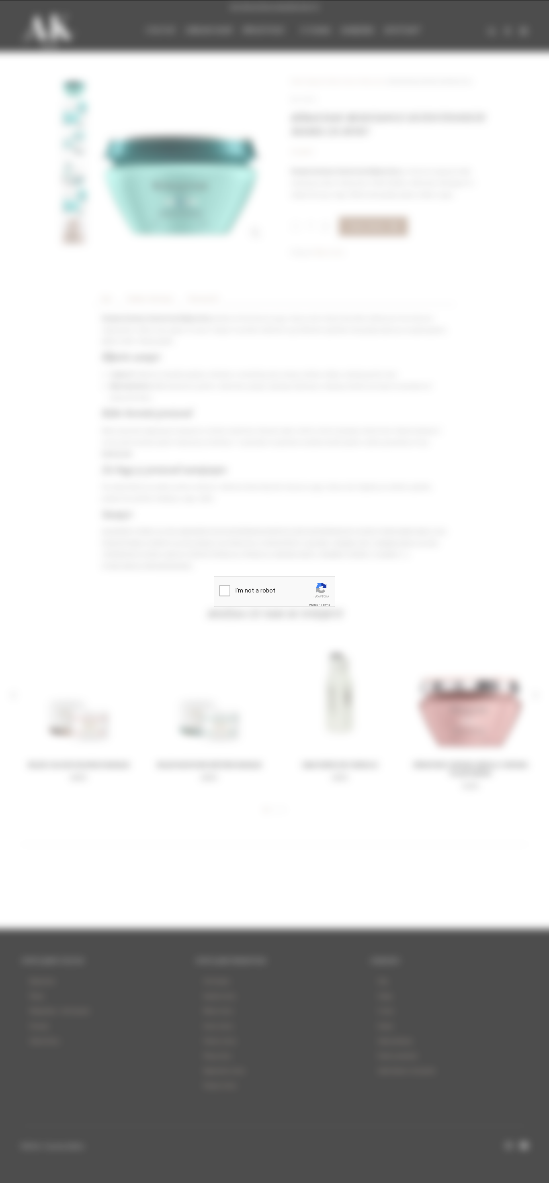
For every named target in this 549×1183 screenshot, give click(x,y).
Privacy (313, 604)
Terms (325, 604)
